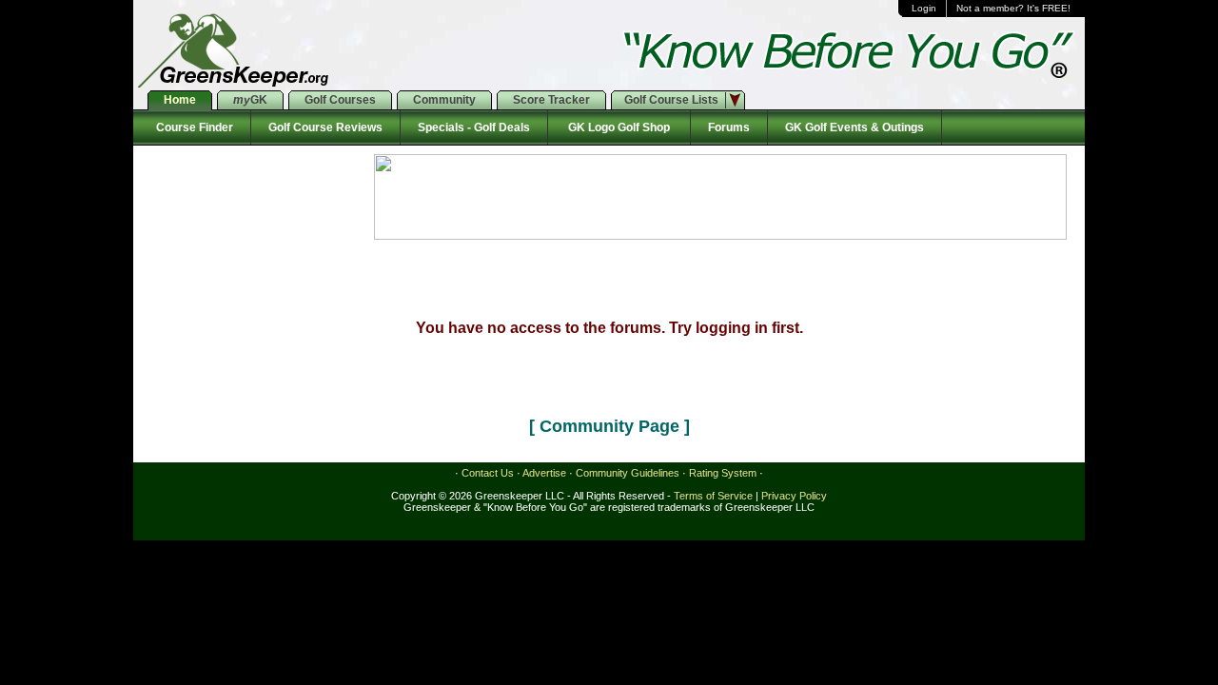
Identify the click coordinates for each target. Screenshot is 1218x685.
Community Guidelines (627, 473)
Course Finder (192, 127)
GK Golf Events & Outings (854, 127)
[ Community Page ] (609, 426)
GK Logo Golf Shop (619, 127)
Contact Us (488, 473)
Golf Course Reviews (325, 127)
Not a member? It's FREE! (1013, 8)
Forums (729, 127)
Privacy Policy (794, 495)
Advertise (544, 473)
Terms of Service (713, 495)
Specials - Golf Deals (474, 127)
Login (924, 8)
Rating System (722, 473)
